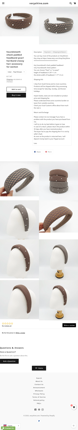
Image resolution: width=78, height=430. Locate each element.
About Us (39, 381)
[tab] (37, 52)
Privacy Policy (39, 394)
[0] (73, 407)
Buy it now (16, 95)
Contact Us (39, 384)
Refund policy (39, 400)
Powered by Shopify (48, 416)
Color (10, 72)
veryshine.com (38, 3)
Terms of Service (39, 397)
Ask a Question (9, 361)
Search (39, 378)
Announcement (39, 388)
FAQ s (39, 403)
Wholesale (39, 391)
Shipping (9, 79)
